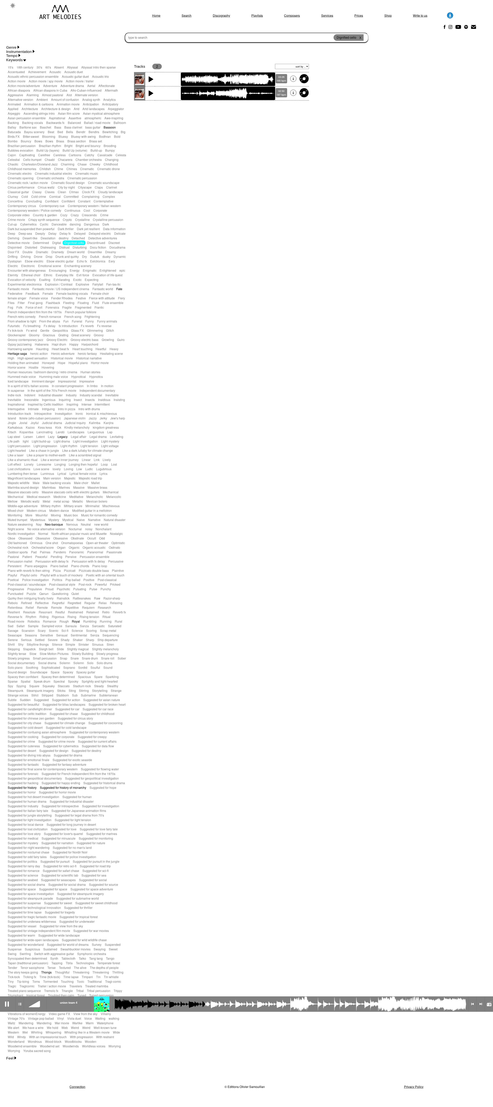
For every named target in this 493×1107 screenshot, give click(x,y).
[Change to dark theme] (12, 5)
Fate (119, 289)
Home (156, 15)
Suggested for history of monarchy (63, 787)
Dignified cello (74, 242)
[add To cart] (304, 78)
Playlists (257, 15)
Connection (77, 1086)
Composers (292, 15)
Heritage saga (17, 353)
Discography (221, 15)
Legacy (63, 436)
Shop (388, 15)
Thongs (46, 972)
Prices (358, 15)
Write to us (420, 15)
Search (186, 15)
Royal (76, 621)
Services (327, 15)
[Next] (481, 1004)
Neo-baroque (54, 524)
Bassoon (110, 127)
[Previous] (472, 1004)
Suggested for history (22, 787)
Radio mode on (489, 1004)
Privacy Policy (413, 1086)
